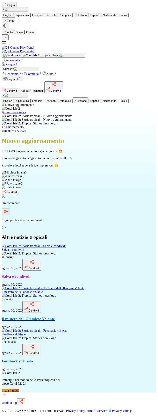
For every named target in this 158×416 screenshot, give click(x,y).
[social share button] (21, 401)
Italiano (82, 15)
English (7, 15)
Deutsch (51, 15)
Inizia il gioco (10, 390)
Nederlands (109, 15)
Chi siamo (12, 74)
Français (37, 15)
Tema (10, 20)
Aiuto (49, 74)
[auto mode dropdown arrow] (5, 26)
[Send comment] (6, 211)
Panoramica (13, 60)
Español (95, 15)
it (4, 9)
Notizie (10, 65)
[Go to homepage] (79, 49)
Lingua (11, 5)
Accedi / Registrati (32, 90)
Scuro (19, 32)
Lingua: (12, 79)
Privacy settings (122, 410)
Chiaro (30, 32)
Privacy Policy (75, 410)
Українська (22, 15)
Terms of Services (96, 410)
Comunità (32, 74)
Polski (123, 15)
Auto (10, 32)
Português (65, 15)
